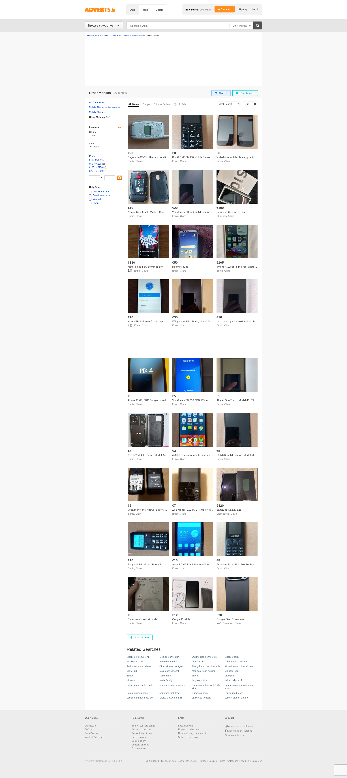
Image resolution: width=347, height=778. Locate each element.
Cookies (213, 761)
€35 (175, 317)
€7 (174, 505)
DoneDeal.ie (91, 733)
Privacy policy (139, 737)
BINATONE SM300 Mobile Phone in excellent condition (203, 157)
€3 (174, 451)
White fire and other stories (239, 666)
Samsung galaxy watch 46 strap (206, 687)
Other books (198, 661)
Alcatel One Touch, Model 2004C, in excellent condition (159, 211)
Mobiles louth (232, 657)
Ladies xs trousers (201, 697)
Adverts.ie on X (236, 735)
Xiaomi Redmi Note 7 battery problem (149, 321)
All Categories (97, 102)
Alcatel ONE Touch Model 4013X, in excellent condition (203, 564)
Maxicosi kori (232, 671)
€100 (220, 208)
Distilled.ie (90, 725)
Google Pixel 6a (181, 619)
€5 (129, 396)
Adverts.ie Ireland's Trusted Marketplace (104, 9)
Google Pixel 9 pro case (230, 619)
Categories (232, 761)
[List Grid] (248, 103)
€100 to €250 (96, 167)
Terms (222, 761)
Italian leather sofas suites (140, 685)
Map (119, 127)
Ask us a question (141, 729)
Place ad (226, 9)
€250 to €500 (96, 171)
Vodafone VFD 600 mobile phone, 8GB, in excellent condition (207, 211)
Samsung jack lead (169, 693)
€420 (220, 505)
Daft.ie (88, 729)
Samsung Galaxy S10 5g (231, 211)
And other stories (168, 661)
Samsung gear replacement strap (239, 687)
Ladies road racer (234, 693)
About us (245, 761)
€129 (175, 615)
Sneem (130, 675)
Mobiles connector (169, 657)
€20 (130, 153)
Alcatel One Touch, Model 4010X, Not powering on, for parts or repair (256, 400)
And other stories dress (139, 666)
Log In (255, 9)
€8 (174, 153)
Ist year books (199, 680)
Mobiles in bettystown (138, 657)
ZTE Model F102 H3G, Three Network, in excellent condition (206, 509)
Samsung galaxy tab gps (172, 685)
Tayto (195, 675)
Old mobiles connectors (204, 657)
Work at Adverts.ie (94, 737)
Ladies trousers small (170, 697)
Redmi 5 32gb (180, 266)
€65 (130, 615)
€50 (175, 262)
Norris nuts (165, 675)
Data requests (139, 748)
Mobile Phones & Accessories (105, 107)
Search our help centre (143, 725)
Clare (139, 161)
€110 (131, 262)
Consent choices (140, 744)
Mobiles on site (135, 661)
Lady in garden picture (236, 697)
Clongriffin (230, 675)
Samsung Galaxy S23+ (230, 509)
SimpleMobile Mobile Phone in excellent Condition (156, 564)
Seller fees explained (189, 737)
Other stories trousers (236, 661)
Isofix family (165, 680)
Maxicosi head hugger (203, 671)
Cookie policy (139, 741)
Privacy (202, 761)
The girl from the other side (206, 666)
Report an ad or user (189, 729)
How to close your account (192, 733)
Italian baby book (234, 680)
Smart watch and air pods (142, 619)
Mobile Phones (97, 112)
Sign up (243, 9)
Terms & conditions (142, 733)
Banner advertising (187, 761)
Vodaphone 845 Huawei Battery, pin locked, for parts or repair (163, 509)
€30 (219, 615)
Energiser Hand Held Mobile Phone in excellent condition (249, 564)
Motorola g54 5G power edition (145, 266)
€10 (130, 208)
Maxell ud (132, 671)
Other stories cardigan (171, 666)
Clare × (223, 93)
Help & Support (151, 761)
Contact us (257, 761)
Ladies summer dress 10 (140, 697)
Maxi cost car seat (169, 671)
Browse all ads (168, 761)
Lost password (185, 725)
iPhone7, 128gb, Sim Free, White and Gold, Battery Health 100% (254, 266)
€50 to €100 (95, 163)
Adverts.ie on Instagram (240, 726)
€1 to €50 (94, 160)
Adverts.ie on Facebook (240, 730)
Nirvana (131, 680)
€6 (218, 153)
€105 (220, 262)
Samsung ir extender (137, 693)
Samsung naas (200, 693)
